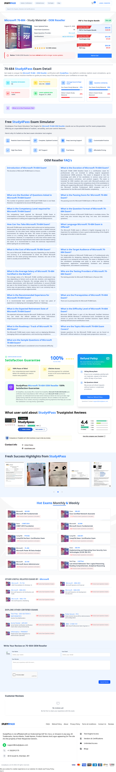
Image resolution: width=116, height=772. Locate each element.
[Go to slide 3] (62, 492)
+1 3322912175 (13, 750)
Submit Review (104, 682)
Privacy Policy (49, 769)
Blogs (59, 3)
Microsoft (72, 33)
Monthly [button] (59, 503)
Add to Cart (94, 55)
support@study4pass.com (100, 401)
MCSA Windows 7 (69, 37)
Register (107, 3)
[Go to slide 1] (54, 492)
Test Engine (50, 3)
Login (101, 3)
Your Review (15, 659)
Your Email (65, 651)
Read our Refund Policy (94, 397)
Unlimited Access (40, 3)
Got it (2, 771)
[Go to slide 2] (58, 492)
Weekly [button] (74, 503)
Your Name (15, 651)
